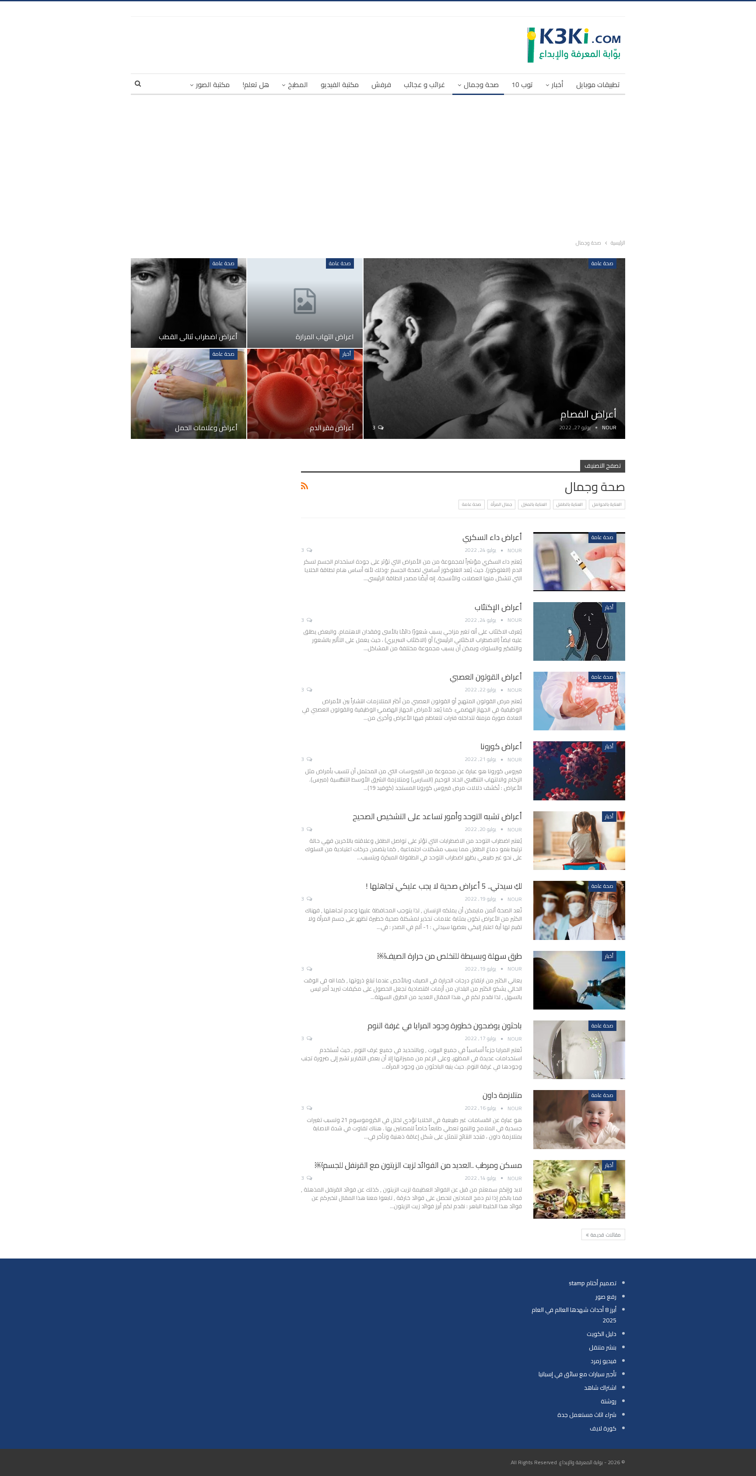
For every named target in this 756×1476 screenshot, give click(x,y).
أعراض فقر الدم (332, 427)
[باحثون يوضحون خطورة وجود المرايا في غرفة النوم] (579, 1049)
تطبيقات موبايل (598, 84)
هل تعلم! (255, 84)
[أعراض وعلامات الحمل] (188, 393)
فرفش (381, 84)
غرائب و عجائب (424, 84)
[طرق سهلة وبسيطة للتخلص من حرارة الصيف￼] (579, 980)
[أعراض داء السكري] (579, 561)
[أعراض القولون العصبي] (579, 701)
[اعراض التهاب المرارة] (305, 303)
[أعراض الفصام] (494, 348)
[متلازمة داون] (579, 1119)
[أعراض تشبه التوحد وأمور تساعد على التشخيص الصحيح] (579, 840)
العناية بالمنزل (534, 504)
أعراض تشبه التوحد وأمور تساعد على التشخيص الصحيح (437, 816)
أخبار (558, 84)
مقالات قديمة (605, 1235)
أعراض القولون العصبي (486, 677)
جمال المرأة (501, 504)
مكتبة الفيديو (340, 84)
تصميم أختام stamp (592, 1283)
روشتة (608, 1401)
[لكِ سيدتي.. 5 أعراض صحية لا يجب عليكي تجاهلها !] (579, 910)
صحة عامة (602, 263)
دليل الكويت (601, 1333)
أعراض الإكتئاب (498, 607)
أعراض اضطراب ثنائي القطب (198, 336)
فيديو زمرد (603, 1361)
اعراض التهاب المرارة (325, 336)
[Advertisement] (378, 165)
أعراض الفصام (588, 414)
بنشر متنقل (602, 1347)
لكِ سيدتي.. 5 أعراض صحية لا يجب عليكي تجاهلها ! (444, 886)
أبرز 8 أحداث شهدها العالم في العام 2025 (574, 1315)
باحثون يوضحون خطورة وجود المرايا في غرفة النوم (445, 1025)
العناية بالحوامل (607, 504)
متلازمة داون (502, 1095)
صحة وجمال (481, 84)
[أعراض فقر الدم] (305, 393)
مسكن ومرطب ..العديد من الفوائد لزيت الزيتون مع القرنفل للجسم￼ (418, 1165)
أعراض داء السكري (492, 537)
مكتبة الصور (213, 84)
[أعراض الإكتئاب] (579, 631)
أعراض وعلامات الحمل (206, 427)
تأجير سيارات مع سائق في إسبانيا (577, 1374)
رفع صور (605, 1296)
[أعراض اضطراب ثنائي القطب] (188, 303)
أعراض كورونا (501, 746)
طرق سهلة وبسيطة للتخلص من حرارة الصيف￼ (450, 956)
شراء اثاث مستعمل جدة (586, 1414)
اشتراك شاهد (600, 1387)
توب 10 (522, 84)
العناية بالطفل (569, 504)
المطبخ (298, 84)
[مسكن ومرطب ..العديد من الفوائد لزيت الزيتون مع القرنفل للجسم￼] (579, 1189)
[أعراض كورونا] (579, 770)
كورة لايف (603, 1428)
